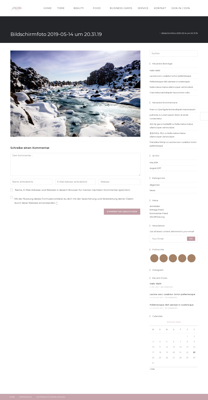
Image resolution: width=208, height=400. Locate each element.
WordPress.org (157, 217)
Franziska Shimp (158, 142)
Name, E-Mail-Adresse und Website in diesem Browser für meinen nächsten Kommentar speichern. (72, 190)
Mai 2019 (154, 162)
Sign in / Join (180, 8)
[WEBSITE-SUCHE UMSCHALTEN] (196, 8)
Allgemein (155, 185)
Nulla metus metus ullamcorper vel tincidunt (171, 87)
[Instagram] (173, 258)
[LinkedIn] (182, 258)
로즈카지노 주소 (157, 133)
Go (191, 239)
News (152, 190)
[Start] (158, 33)
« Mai (152, 369)
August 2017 (155, 168)
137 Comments (171, 308)
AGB (12, 397)
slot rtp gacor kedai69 (160, 124)
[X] (154, 258)
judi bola (154, 115)
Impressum (25, 397)
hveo (152, 109)
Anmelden (155, 206)
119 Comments (171, 298)
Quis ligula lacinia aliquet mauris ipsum (176, 109)
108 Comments (166, 287)
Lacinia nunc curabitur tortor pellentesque (170, 76)
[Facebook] (163, 258)
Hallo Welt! (155, 70)
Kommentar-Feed (159, 213)
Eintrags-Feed (157, 209)
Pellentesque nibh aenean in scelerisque (170, 81)
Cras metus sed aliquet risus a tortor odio (170, 92)
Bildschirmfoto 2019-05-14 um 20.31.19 (180, 33)
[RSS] (191, 258)
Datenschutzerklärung (50, 397)
